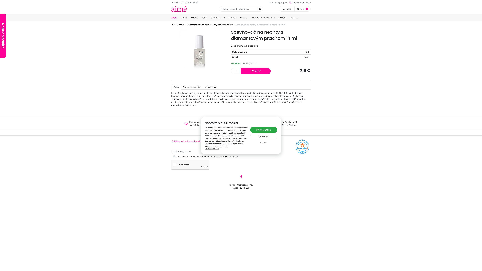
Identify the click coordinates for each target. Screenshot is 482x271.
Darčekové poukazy (301, 2)
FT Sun (246, 188)
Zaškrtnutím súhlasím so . (207, 156)
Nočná (194, 18)
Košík (303, 9)
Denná (184, 18)
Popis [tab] (176, 87)
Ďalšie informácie (212, 149)
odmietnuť (223, 146)
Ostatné (294, 18)
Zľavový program (279, 2)
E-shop (180, 24)
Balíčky (283, 18)
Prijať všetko (263, 129)
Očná (204, 18)
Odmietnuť (264, 136)
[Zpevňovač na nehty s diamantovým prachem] (199, 50)
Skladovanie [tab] (210, 87)
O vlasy (233, 18)
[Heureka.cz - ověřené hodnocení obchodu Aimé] (302, 146)
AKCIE (174, 18)
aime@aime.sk (196, 125)
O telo (243, 18)
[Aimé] (172, 24)
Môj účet (287, 9)
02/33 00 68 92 (190, 2)
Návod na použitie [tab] (191, 87)
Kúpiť (258, 71)
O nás (176, 2)
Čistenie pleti (218, 18)
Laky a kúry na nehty (223, 24)
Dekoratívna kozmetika (263, 18)
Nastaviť (263, 142)
